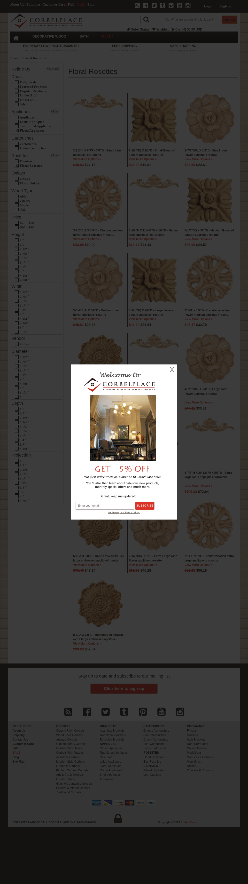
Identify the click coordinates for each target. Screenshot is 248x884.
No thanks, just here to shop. (124, 512)
